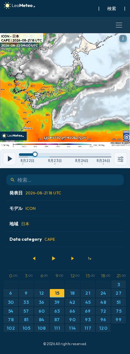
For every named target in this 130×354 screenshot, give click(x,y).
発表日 (35, 193)
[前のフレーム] (34, 258)
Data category (32, 239)
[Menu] (119, 25)
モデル (22, 208)
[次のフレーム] (72, 258)
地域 (19, 224)
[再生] (53, 258)
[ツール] (120, 158)
